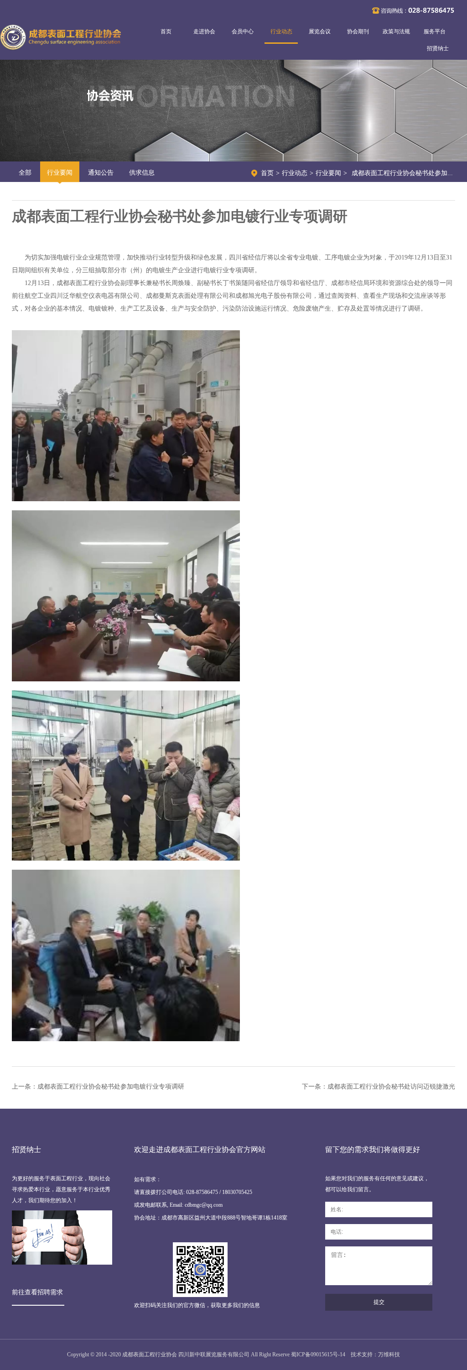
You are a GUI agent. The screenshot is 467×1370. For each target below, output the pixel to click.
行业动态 (281, 31)
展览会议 (320, 31)
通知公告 (101, 172)
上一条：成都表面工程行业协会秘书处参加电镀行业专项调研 (98, 1086)
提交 (379, 1302)
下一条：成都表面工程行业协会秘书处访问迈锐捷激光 (378, 1086)
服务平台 (435, 31)
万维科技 (389, 1354)
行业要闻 (60, 172)
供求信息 (142, 172)
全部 (25, 172)
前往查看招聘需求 (37, 1292)
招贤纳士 (438, 48)
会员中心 (243, 31)
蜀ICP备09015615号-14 (318, 1354)
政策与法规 (396, 31)
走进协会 (204, 31)
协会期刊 (358, 31)
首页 (166, 31)
